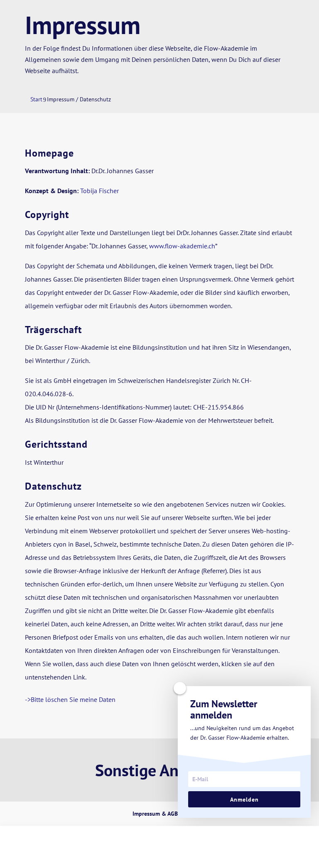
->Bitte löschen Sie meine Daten (70, 699)
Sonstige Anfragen (159, 770)
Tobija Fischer (99, 190)
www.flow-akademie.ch (182, 246)
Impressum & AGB (155, 813)
